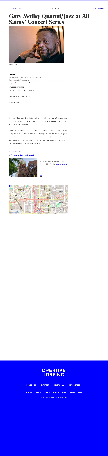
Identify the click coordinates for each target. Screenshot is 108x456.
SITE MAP (56, 392)
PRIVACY (72, 392)
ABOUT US (38, 392)
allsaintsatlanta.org (61, 164)
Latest (21, 8)
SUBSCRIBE (101, 8)
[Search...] (9, 9)
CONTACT (47, 392)
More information (15, 151)
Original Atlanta (54, 8)
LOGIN (94, 8)
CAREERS (64, 392)
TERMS (80, 392)
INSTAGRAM (59, 385)
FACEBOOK (31, 385)
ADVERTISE (29, 392)
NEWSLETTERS (75, 385)
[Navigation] (5, 9)
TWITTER (45, 385)
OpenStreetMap (61, 213)
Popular (15, 8)
